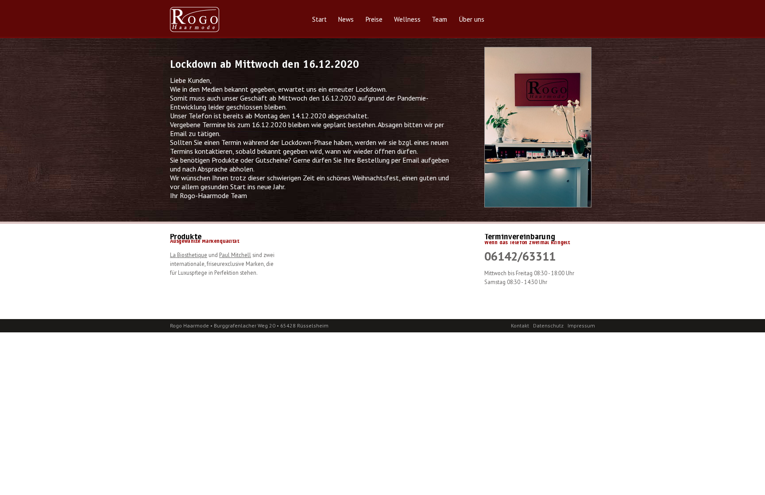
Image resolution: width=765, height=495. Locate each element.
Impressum (581, 325)
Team (439, 19)
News (346, 19)
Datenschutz (548, 325)
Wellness (407, 19)
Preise (373, 19)
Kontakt (520, 325)
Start (319, 19)
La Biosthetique (188, 254)
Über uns (471, 19)
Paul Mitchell (235, 254)
